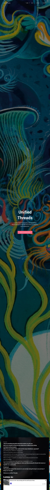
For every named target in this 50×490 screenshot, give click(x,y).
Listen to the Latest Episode (25, 232)
